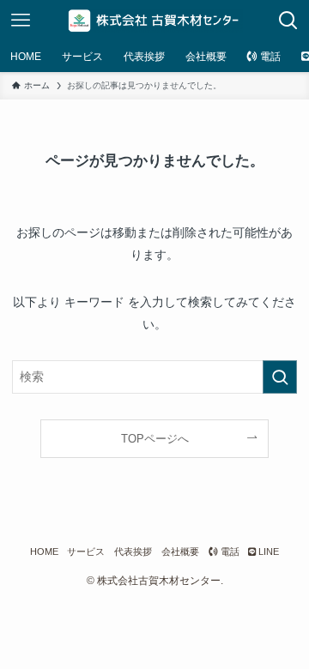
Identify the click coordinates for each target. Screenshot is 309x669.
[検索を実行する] (280, 377)
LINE (267, 551)
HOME (44, 551)
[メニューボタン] (20, 20)
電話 (228, 551)
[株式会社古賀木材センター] (155, 20)
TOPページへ (155, 438)
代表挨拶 (133, 551)
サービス (86, 551)
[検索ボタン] (288, 20)
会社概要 (180, 551)
